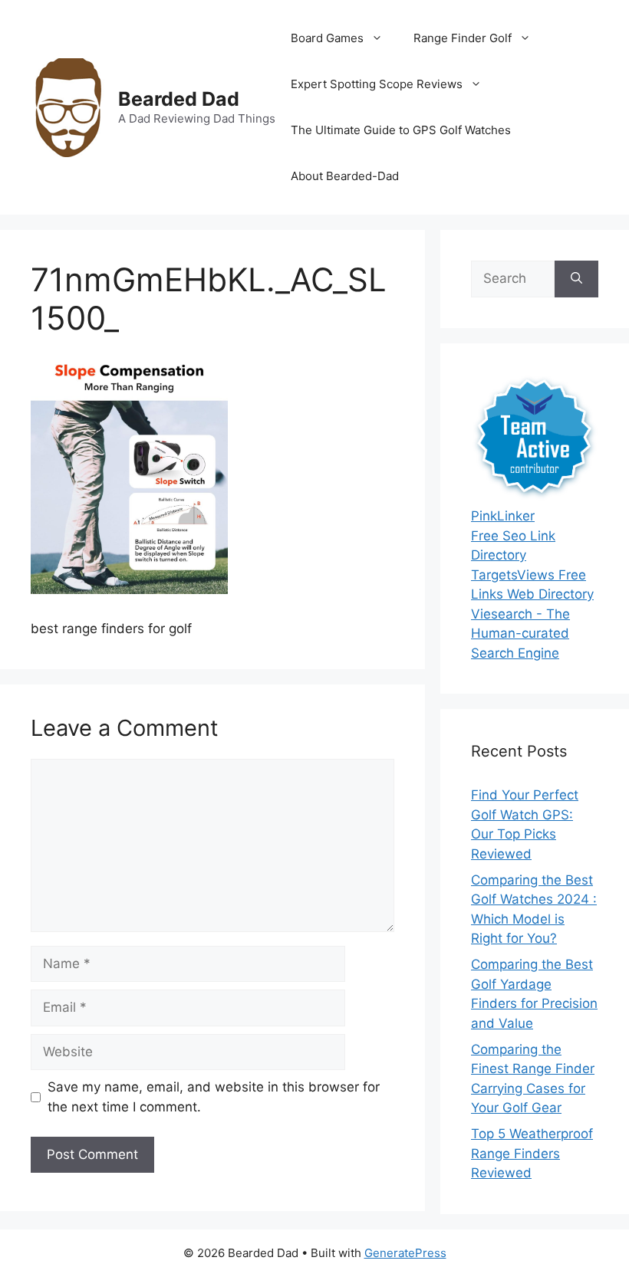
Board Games (327, 38)
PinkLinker (503, 516)
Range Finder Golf (462, 38)
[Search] (576, 279)
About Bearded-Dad (345, 176)
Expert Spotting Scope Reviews (377, 84)
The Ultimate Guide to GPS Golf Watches (401, 130)
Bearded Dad (178, 98)
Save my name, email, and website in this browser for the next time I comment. (214, 1097)
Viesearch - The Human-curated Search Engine (520, 633)
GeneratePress (405, 1253)
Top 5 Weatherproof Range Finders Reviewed (532, 1153)
